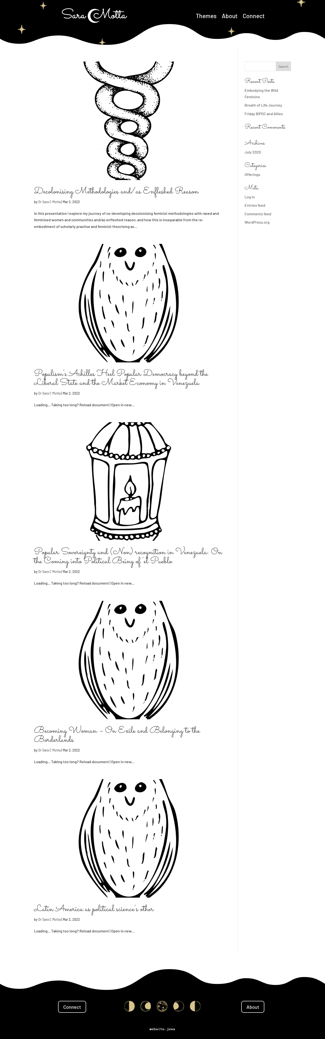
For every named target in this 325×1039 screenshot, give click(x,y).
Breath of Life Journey (263, 105)
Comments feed (258, 213)
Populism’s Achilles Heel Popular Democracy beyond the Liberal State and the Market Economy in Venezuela (121, 378)
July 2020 (253, 152)
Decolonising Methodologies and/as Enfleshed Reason (116, 191)
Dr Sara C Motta (49, 202)
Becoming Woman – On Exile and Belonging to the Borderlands (117, 735)
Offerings (252, 174)
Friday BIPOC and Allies (264, 113)
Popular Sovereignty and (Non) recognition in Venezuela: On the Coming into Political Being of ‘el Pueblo (128, 557)
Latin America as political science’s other (94, 909)
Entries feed (255, 205)
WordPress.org (257, 222)
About (229, 15)
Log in (250, 197)
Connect (254, 15)
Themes (206, 15)
